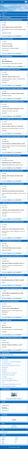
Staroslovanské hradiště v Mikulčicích (10, 380)
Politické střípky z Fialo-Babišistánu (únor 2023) (12, 288)
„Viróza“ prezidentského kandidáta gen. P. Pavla (12, 101)
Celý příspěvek (4, 53)
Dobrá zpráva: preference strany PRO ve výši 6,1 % (13, 256)
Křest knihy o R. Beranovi (7, 378)
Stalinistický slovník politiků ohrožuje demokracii (13, 183)
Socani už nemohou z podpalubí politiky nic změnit (13, 136)
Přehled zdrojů (5, 432)
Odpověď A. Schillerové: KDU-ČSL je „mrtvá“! (12, 337)
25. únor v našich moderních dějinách (10, 301)
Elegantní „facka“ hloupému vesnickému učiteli (12, 170)
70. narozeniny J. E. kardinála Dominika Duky (11, 361)
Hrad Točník (4, 369)
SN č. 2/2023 (13, 237)
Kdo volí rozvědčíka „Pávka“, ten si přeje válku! (12, 119)
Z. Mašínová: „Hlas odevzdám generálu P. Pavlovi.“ (13, 202)
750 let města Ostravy (6, 363)
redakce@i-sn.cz (5, 410)
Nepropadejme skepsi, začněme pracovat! (11, 155)
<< (2, 426)
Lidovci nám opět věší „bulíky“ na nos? (11, 69)
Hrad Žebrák (4, 371)
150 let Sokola (5, 359)
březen (12, 426)
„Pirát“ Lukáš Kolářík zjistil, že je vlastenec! (11, 240)
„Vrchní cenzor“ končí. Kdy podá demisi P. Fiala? (13, 221)
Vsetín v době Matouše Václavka (9, 386)
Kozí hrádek (4, 376)
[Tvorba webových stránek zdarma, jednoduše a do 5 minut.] (16, 447)
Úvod (3, 12)
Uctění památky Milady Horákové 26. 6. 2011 (11, 384)
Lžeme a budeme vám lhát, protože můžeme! (12, 19)
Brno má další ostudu (6, 320)
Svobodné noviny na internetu (12, 5)
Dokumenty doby (14, 66)
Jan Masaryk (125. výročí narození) (9, 373)
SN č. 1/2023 (13, 53)
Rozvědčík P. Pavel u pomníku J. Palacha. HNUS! (13, 88)
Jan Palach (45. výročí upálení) (8, 374)
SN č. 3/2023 (13, 298)
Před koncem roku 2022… (7, 38)
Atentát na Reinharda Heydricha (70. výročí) (11, 365)
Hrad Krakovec (5, 367)
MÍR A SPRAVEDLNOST (7, 56)
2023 (16, 426)
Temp (3, 382)
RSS (19, 447)
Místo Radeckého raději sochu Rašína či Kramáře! (13, 275)
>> (25, 426)
